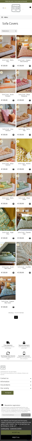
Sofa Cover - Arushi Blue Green (8, 268)
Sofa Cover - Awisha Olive (24, 164)
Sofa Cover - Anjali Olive (7, 233)
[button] (8, 8)
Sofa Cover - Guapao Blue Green (8, 302)
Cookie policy (5, 428)
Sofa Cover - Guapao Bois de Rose (24, 61)
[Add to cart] (13, 66)
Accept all (16, 432)
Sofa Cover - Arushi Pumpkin (8, 95)
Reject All (16, 437)
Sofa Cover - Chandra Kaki (24, 233)
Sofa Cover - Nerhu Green (8, 199)
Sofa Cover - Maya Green (24, 199)
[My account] (26, 8)
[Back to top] (16, 317)
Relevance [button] (5, 31)
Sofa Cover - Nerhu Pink (24, 130)
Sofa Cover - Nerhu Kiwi (8, 61)
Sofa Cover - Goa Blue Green (24, 268)
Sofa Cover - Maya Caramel (7, 164)
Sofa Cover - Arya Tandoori (7, 130)
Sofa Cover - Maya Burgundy (24, 95)
